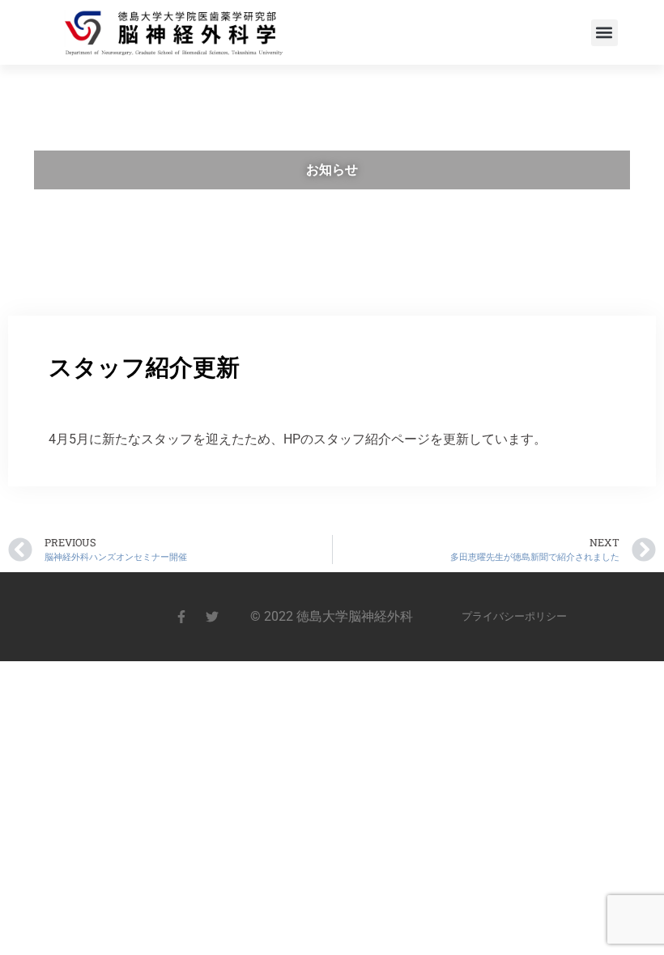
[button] (604, 32)
